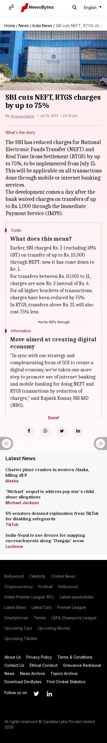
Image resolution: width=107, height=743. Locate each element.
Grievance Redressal (82, 665)
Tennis (40, 617)
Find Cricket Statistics (66, 681)
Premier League (71, 607)
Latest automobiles (77, 597)
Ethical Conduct (44, 665)
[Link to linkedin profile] (49, 694)
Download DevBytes (22, 681)
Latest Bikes (15, 607)
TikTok (11, 524)
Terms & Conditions (74, 657)
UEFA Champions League (74, 617)
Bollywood (14, 576)
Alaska (11, 480)
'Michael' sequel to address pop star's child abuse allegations (49, 494)
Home (9, 25)
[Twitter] (61, 431)
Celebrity (37, 576)
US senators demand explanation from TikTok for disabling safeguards (51, 516)
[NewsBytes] (37, 7)
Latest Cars (42, 607)
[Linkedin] (78, 431)
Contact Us (14, 665)
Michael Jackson (22, 502)
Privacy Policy (39, 657)
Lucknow (14, 546)
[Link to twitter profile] (36, 694)
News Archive (32, 673)
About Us (12, 657)
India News (42, 25)
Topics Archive (64, 673)
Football (45, 586)
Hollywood (68, 586)
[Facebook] (28, 431)
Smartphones (16, 617)
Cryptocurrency (18, 586)
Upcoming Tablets (20, 638)
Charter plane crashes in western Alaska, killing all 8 (47, 472)
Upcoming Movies (54, 628)
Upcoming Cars (18, 628)
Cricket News (63, 576)
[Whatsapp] (45, 431)
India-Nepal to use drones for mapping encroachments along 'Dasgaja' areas (45, 538)
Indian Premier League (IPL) (29, 597)
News (24, 25)
